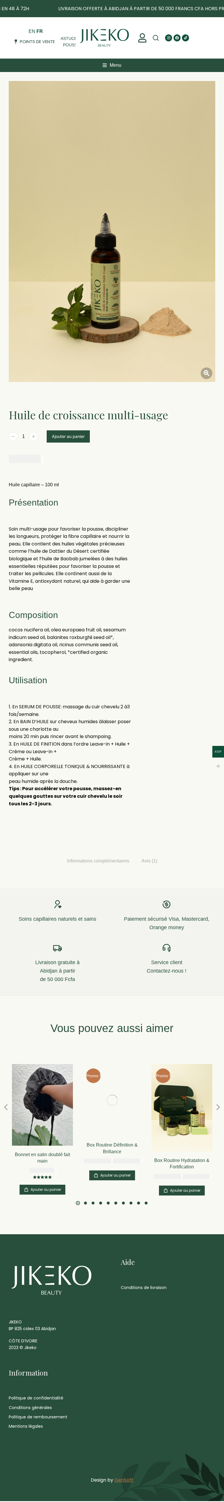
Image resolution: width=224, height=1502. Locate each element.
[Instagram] (168, 37)
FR (39, 31)
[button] (142, 38)
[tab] (98, 861)
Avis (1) (149, 860)
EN (32, 31)
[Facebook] (177, 37)
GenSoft (123, 1480)
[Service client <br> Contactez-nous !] (166, 947)
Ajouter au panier (68, 436)
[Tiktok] (185, 37)
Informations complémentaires (98, 860)
